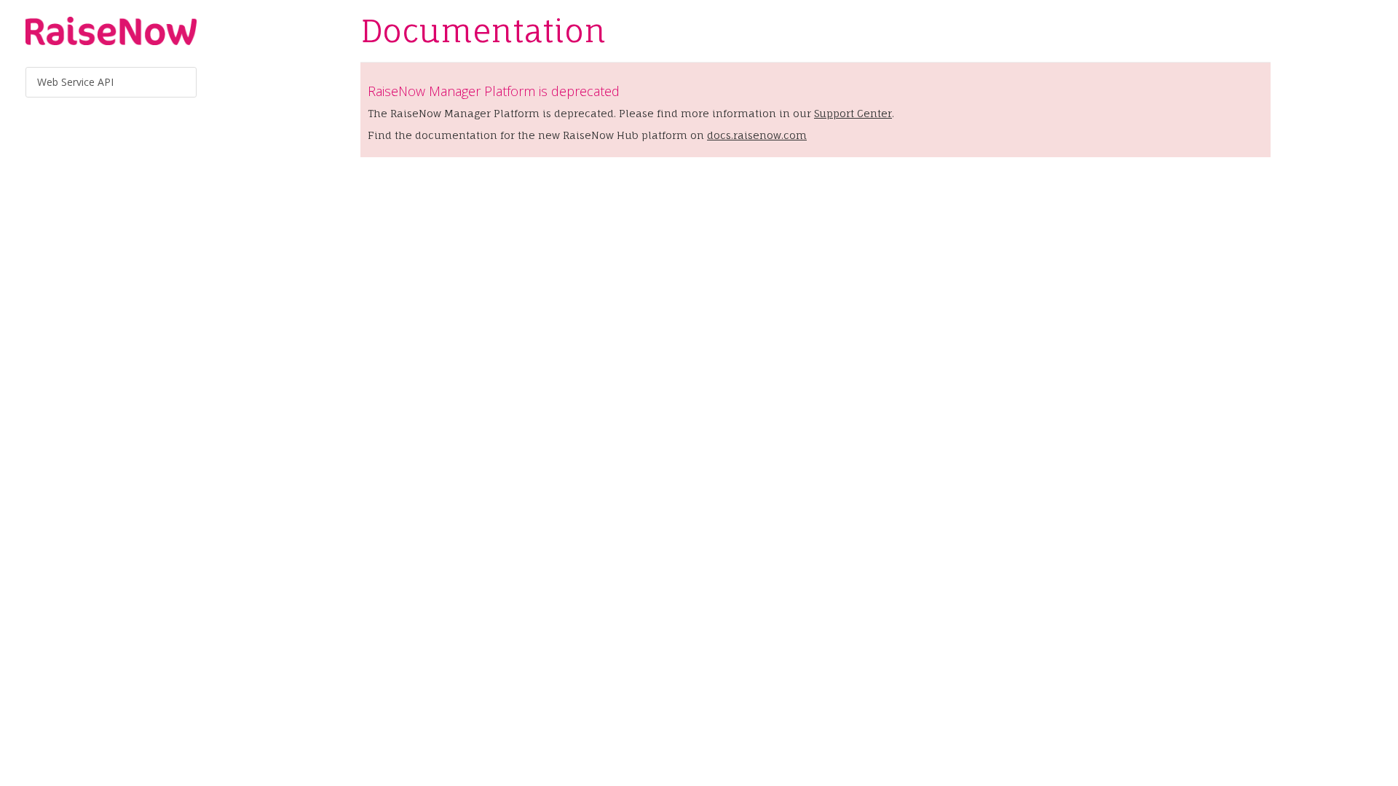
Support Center (853, 113)
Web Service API (75, 82)
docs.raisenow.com (757, 135)
